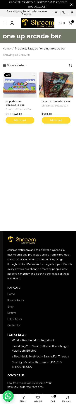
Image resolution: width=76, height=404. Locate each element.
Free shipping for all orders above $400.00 (27, 13)
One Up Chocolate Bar (56, 101)
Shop (10, 306)
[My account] (12, 23)
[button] (20, 120)
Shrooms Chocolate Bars (19, 109)
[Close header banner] (71, 4)
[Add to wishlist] (34, 75)
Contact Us (13, 325)
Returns (11, 312)
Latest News (14, 319)
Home (7, 48)
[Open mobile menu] (4, 23)
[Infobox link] (56, 12)
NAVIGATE (13, 287)
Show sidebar (16, 65)
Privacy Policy (15, 300)
